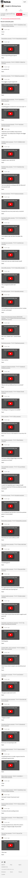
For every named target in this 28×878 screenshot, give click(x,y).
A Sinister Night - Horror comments (9, 647)
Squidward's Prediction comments (8, 366)
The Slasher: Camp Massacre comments (10, 622)
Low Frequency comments (7, 674)
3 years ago (7, 29)
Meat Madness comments (7, 440)
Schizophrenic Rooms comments (8, 724)
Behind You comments (6, 62)
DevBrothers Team (22, 24)
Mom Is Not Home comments (8, 544)
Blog (20, 864)
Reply (3, 34)
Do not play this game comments (8, 699)
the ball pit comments (6, 495)
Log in (24, 1)
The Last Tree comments (7, 833)
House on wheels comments (7, 24)
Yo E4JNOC (19, 776)
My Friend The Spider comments (8, 218)
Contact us (4, 867)
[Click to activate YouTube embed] (10, 49)
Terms (11, 871)
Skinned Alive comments (7, 520)
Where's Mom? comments (7, 776)
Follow (19, 14)
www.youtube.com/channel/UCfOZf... (11, 18)
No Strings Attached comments (8, 124)
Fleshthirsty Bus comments (7, 166)
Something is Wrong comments (8, 99)
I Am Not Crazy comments (7, 242)
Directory (3, 871)
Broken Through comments (7, 391)
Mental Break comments (7, 38)
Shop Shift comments (6, 291)
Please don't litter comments (7, 569)
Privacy (20, 871)
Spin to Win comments (6, 267)
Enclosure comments (6, 193)
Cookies (3, 874)
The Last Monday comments (7, 466)
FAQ (11, 864)
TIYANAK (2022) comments (7, 141)
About (3, 864)
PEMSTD (17, 62)
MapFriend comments (6, 343)
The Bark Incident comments (7, 596)
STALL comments (5, 416)
